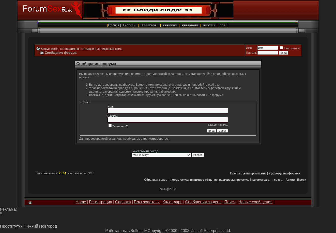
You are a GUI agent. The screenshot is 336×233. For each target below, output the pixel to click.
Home (81, 202)
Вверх (301, 179)
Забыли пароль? (218, 124)
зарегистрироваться (155, 138)
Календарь (172, 202)
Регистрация (100, 202)
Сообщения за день (203, 202)
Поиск (229, 202)
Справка (123, 202)
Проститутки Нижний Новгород (28, 226)
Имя (249, 48)
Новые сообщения (255, 202)
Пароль (251, 53)
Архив (290, 179)
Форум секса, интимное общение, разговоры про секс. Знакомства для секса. (226, 179)
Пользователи (147, 202)
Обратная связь (155, 179)
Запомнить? (292, 48)
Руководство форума (284, 173)
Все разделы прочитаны (248, 173)
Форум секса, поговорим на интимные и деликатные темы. (82, 49)
